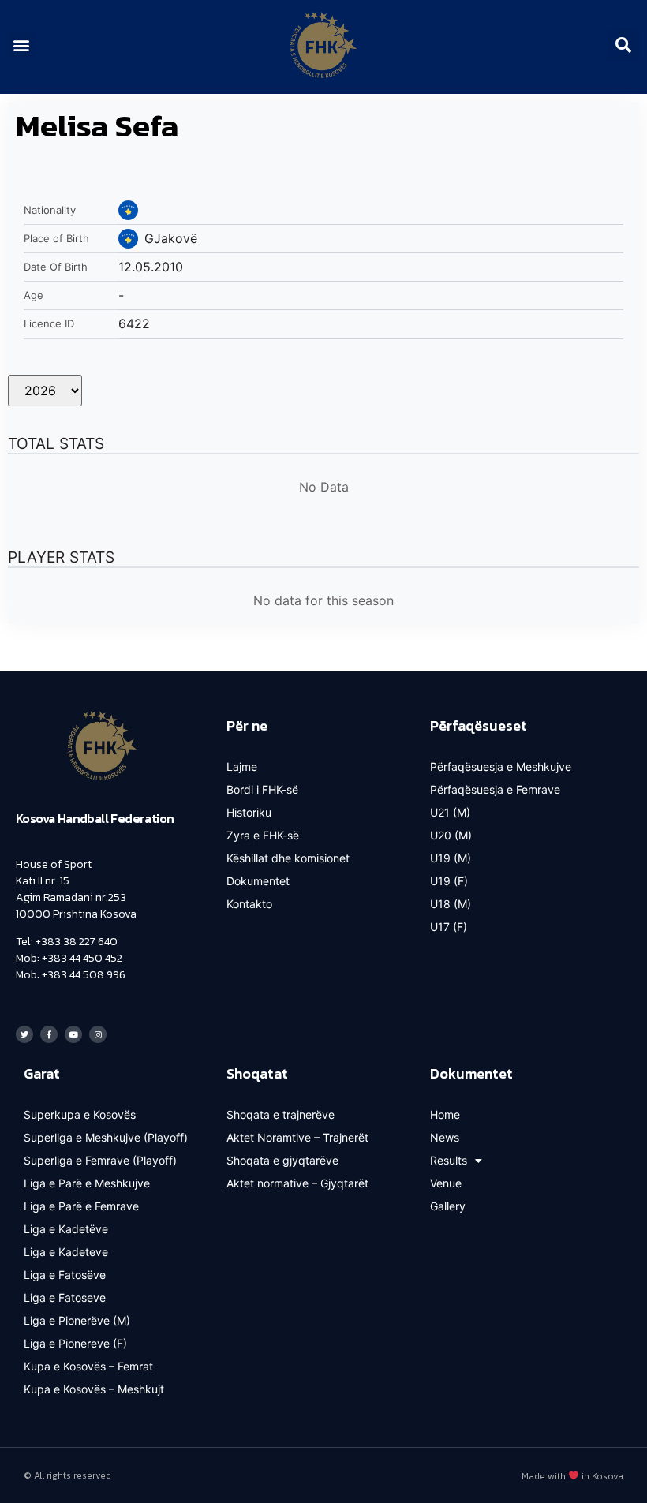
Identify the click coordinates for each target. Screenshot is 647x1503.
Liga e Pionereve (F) (75, 1343)
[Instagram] (98, 1034)
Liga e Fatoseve (65, 1297)
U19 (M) (450, 858)
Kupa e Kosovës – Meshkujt (94, 1389)
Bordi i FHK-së (262, 789)
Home (445, 1114)
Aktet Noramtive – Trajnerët (297, 1137)
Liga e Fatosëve (65, 1274)
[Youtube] (73, 1034)
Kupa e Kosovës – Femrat (88, 1366)
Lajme (241, 766)
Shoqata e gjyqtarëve (282, 1160)
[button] (21, 45)
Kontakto (249, 903)
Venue (446, 1183)
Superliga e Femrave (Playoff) (100, 1160)
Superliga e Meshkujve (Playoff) (106, 1137)
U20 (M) (451, 835)
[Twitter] (24, 1034)
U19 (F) (449, 881)
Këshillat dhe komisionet (288, 858)
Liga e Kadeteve (66, 1251)
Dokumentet (258, 881)
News (444, 1137)
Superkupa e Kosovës (80, 1114)
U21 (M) (450, 812)
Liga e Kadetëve (66, 1229)
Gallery (448, 1206)
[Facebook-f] (49, 1034)
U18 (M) (450, 903)
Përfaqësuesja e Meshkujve (500, 766)
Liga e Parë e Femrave (81, 1206)
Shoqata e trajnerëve (280, 1114)
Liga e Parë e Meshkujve (87, 1183)
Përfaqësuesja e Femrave (495, 789)
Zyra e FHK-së (262, 835)
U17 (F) (448, 926)
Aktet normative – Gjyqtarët (297, 1183)
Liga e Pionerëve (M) (77, 1320)
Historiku (248, 812)
